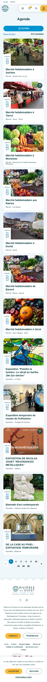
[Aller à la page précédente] (5, 564)
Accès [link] (6, 644)
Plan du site (36, 644)
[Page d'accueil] (5, 8)
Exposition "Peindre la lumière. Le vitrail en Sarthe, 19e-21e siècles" (22, 372)
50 (23, 566)
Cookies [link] (23, 650)
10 (36, 561)
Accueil (5, 2)
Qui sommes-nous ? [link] (32, 647)
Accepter (13, 671)
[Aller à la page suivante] (41, 564)
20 (18, 566)
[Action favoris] (39, 42)
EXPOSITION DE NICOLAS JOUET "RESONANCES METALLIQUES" (21, 461)
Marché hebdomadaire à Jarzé (23, 329)
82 (28, 566)
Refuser (34, 671)
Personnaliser (24, 677)
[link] (23, 8)
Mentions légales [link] (24, 644)
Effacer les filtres (9, 34)
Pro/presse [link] (32, 636)
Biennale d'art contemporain (22, 504)
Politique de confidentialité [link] (14, 647)
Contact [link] (13, 636)
